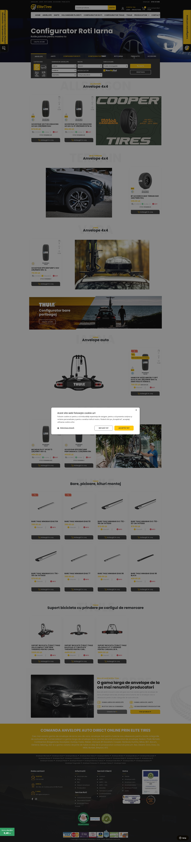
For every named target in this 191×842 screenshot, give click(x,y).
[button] (65, 428)
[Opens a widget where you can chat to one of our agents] (183, 838)
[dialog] (95, 421)
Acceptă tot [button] (124, 428)
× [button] (136, 410)
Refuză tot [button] (104, 428)
